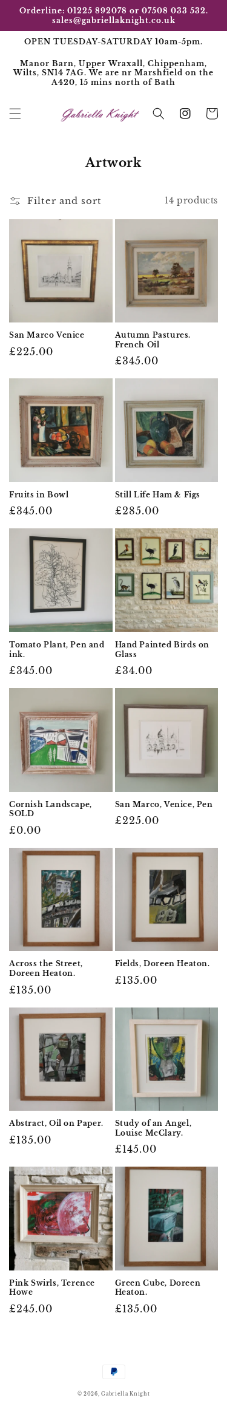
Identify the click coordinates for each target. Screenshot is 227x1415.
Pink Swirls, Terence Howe (52, 1287)
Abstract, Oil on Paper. (56, 1123)
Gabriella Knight (125, 1394)
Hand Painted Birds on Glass (162, 649)
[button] (15, 113)
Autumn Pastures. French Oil (153, 339)
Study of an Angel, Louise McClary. (153, 1128)
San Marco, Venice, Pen (164, 804)
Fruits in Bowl (38, 494)
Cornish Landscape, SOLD (50, 809)
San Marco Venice (47, 334)
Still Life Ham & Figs (158, 494)
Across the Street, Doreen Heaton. (46, 968)
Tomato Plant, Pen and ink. (57, 649)
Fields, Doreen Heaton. (162, 963)
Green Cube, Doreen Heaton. (158, 1287)
